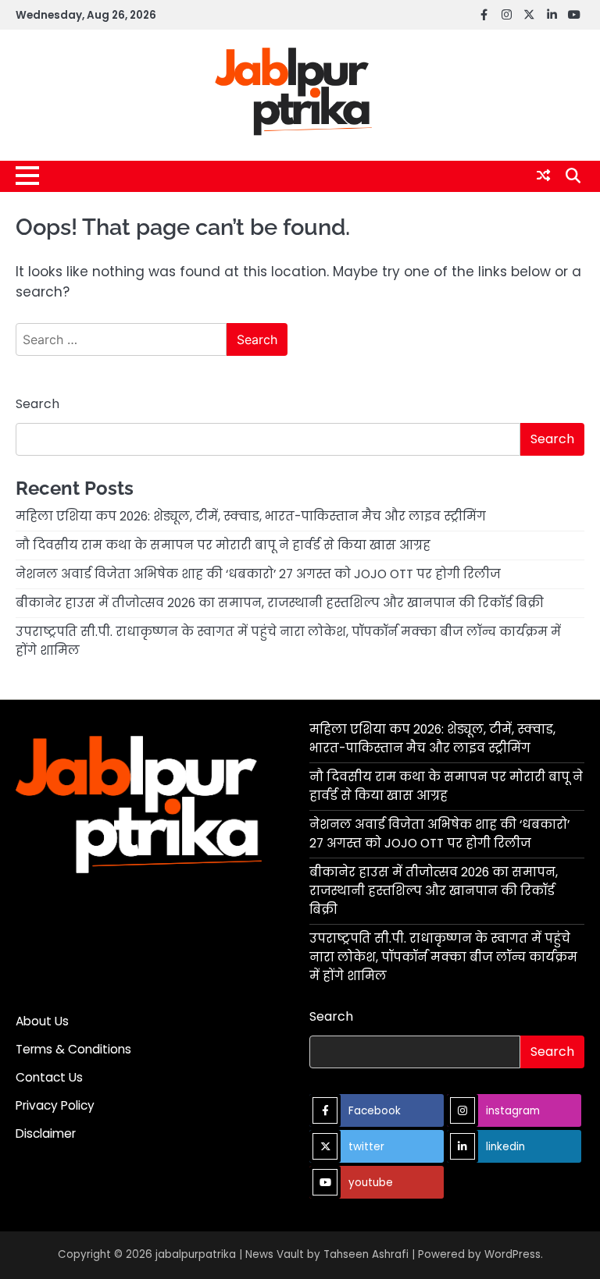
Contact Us (49, 1077)
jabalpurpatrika (195, 1254)
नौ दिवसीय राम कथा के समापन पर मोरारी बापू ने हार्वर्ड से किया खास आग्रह (223, 545)
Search (37, 404)
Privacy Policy (55, 1105)
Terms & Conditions (73, 1049)
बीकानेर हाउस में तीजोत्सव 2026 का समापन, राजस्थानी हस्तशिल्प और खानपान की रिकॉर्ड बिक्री (280, 603)
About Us (42, 1021)
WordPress (512, 1254)
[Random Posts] (543, 176)
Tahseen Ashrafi (366, 1254)
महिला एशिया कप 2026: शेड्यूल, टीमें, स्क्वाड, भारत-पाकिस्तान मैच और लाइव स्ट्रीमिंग (251, 516)
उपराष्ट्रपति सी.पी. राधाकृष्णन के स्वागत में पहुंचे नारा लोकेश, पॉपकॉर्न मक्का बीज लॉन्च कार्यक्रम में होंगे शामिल (443, 957)
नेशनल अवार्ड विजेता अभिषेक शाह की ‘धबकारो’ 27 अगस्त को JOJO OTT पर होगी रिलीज (258, 574)
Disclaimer (46, 1133)
